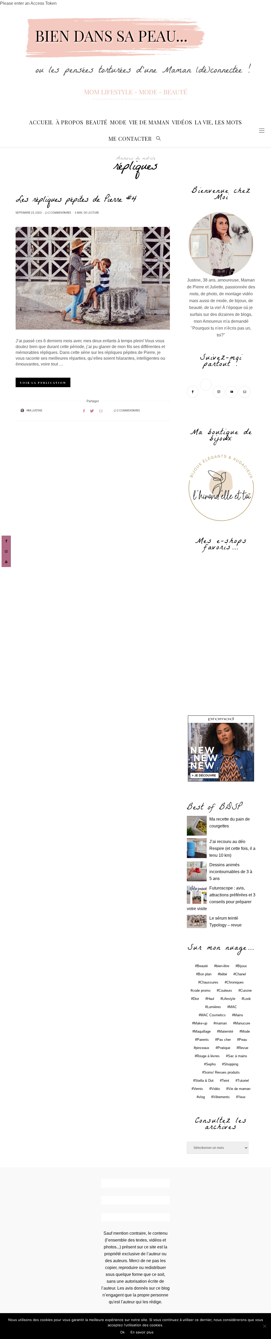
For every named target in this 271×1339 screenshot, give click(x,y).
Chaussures (209, 982)
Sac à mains (237, 1056)
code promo (201, 990)
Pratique (224, 1048)
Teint (225, 1081)
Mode (118, 122)
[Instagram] (219, 391)
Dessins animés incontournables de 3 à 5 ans (230, 872)
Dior (196, 999)
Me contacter (130, 138)
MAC (233, 1007)
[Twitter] (206, 391)
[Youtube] (232, 391)
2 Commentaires (59, 213)
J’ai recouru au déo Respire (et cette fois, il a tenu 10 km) (232, 848)
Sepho (211, 1064)
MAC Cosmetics (213, 1015)
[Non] (264, 1326)
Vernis (198, 1089)
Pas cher (224, 1040)
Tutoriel (243, 1081)
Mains (238, 1015)
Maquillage (202, 1031)
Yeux (242, 1097)
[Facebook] (193, 391)
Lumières (214, 1007)
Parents (203, 1040)
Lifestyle (228, 999)
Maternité (226, 1031)
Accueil (41, 122)
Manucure (242, 1023)
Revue (243, 1048)
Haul (210, 999)
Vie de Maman (149, 122)
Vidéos (182, 122)
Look (247, 999)
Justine (37, 411)
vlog (201, 1097)
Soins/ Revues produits (222, 1072)
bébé (223, 974)
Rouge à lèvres (208, 1056)
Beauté (96, 122)
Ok (122, 1332)
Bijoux (242, 966)
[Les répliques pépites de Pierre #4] (93, 278)
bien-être (222, 966)
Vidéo (215, 1089)
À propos (69, 122)
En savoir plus (141, 1332)
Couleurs (225, 990)
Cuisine (246, 990)
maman (221, 1023)
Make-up (200, 1023)
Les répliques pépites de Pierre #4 (76, 200)
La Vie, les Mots (218, 122)
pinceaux (202, 1048)
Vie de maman (239, 1089)
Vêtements (221, 1097)
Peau (243, 1040)
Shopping (231, 1064)
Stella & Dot (204, 1081)
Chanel (240, 974)
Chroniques (235, 982)
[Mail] (245, 391)
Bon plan (204, 974)
